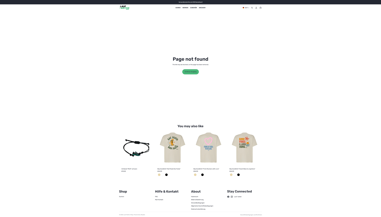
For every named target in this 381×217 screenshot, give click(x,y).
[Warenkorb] (260, 8)
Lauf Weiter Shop (128, 214)
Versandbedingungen (197, 203)
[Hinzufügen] (151, 162)
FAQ (156, 196)
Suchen (121, 196)
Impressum (194, 196)
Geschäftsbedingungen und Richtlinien (251, 215)
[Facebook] (228, 197)
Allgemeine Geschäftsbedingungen (202, 206)
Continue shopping (190, 72)
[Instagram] (232, 197)
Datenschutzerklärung (198, 209)
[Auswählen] (187, 162)
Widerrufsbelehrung (197, 200)
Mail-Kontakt (159, 200)
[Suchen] (252, 8)
